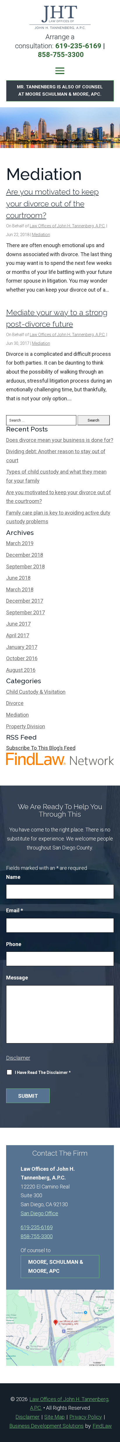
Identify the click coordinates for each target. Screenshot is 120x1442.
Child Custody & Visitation (36, 692)
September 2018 (25, 566)
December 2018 (24, 555)
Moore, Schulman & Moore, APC (55, 1266)
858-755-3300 (61, 55)
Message (17, 978)
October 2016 (22, 658)
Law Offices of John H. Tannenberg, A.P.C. (67, 226)
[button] (60, 70)
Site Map (54, 1417)
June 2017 (18, 624)
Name (13, 877)
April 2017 (17, 635)
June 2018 (18, 578)
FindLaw (102, 1426)
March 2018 (19, 589)
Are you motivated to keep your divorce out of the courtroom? (52, 203)
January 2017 (21, 647)
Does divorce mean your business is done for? (59, 440)
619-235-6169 (78, 46)
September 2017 (25, 612)
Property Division (25, 726)
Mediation (41, 234)
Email (14, 910)
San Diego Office (39, 1213)
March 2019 (19, 543)
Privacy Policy (85, 1417)
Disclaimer (18, 1058)
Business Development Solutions (46, 1426)
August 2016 (21, 670)
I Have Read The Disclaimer (43, 1072)
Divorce (15, 703)
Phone (13, 944)
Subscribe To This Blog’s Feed (40, 748)
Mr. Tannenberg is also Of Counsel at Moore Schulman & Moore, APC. (60, 90)
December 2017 (24, 601)
